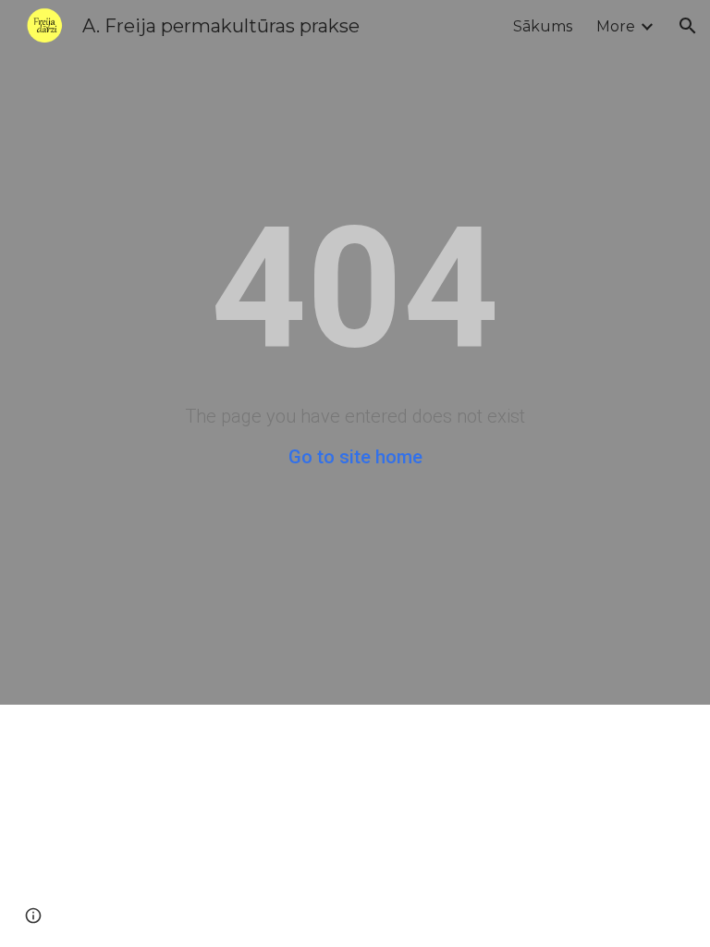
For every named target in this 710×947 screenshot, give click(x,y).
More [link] (615, 26)
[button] (688, 26)
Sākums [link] (542, 26)
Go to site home (355, 457)
